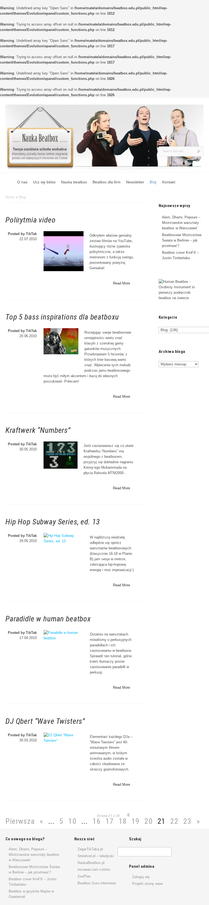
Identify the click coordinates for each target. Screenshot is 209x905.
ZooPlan (84, 876)
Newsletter (135, 182)
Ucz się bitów (44, 182)
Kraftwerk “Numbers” (37, 430)
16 (97, 821)
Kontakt (168, 182)
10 (72, 821)
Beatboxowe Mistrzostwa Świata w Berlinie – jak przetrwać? (181, 240)
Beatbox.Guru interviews (97, 883)
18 (123, 821)
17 (110, 821)
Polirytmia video (30, 219)
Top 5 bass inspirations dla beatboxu (62, 316)
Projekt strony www (147, 884)
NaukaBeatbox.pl (91, 863)
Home (10, 197)
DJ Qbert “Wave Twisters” (45, 721)
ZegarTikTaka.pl (90, 849)
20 (149, 821)
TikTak (31, 234)
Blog (153, 182)
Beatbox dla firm (107, 182)
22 (174, 821)
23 (187, 821)
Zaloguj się (140, 877)
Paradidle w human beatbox (48, 618)
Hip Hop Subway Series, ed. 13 (52, 521)
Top (196, 892)
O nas (22, 182)
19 (135, 821)
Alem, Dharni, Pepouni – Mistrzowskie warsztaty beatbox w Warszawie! (181, 222)
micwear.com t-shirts (94, 870)
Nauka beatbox (74, 182)
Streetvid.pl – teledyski (96, 856)
